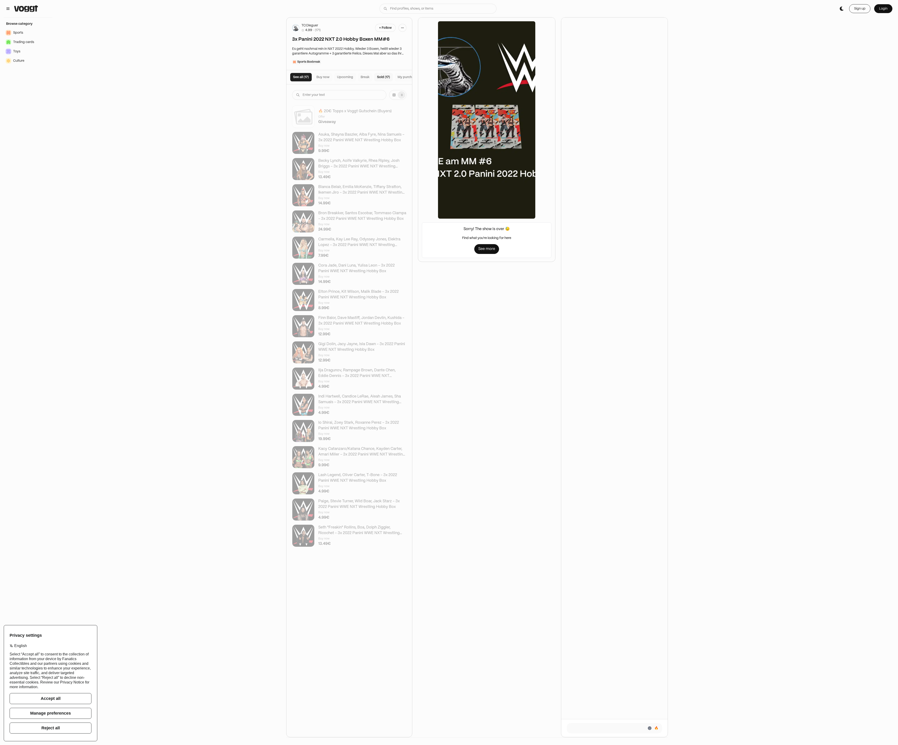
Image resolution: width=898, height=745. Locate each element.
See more (486, 249)
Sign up (859, 8)
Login (883, 8)
